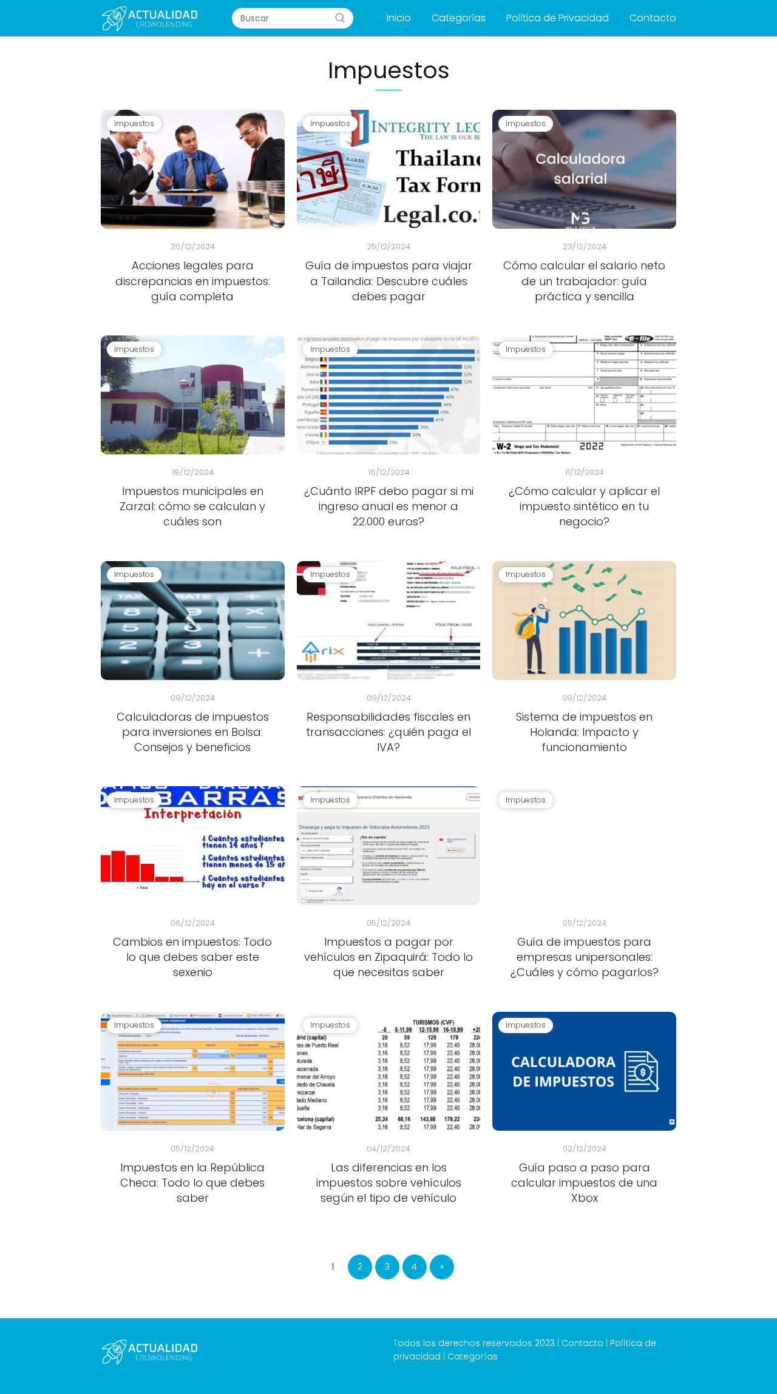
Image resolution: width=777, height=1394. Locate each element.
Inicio (399, 18)
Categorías (459, 18)
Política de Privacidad (557, 18)
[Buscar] (340, 17)
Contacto (652, 18)
